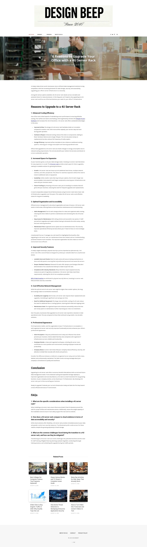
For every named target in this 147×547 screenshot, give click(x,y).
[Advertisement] (103, 109)
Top (74, 542)
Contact (72, 533)
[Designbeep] (73, 16)
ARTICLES (31, 34)
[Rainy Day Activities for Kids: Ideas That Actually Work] (79, 468)
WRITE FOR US (59, 34)
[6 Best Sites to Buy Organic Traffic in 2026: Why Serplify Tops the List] (38, 496)
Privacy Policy (83, 533)
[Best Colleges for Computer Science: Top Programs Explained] (38, 468)
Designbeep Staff (69, 64)
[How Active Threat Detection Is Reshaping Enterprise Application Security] (58, 496)
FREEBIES (49, 34)
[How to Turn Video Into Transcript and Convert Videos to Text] (79, 496)
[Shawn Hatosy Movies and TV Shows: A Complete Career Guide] (58, 468)
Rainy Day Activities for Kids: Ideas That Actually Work (77, 479)
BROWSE (39, 34)
